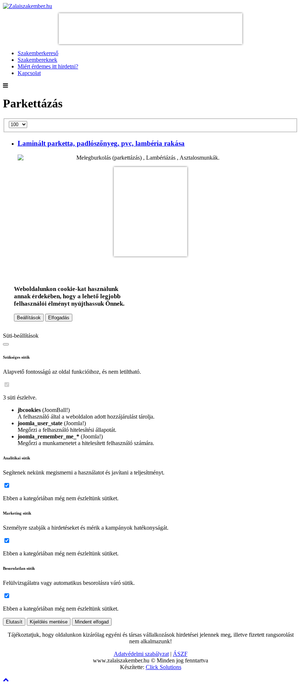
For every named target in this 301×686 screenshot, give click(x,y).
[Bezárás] (6, 344)
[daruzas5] (150, 41)
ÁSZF (180, 654)
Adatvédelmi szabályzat (141, 654)
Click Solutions (163, 667)
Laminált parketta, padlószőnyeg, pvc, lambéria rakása (101, 143)
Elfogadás (58, 317)
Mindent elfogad (92, 622)
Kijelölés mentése (49, 622)
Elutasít (14, 622)
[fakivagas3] (150, 253)
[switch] (6, 384)
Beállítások (29, 317)
